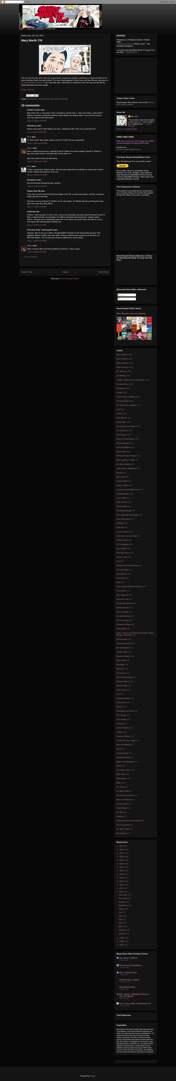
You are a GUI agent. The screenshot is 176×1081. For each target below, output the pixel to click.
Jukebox (120, 816)
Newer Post (26, 272)
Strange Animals (123, 757)
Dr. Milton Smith (123, 829)
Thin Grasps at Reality (126, 397)
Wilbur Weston (122, 363)
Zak (118, 409)
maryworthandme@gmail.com (129, 149)
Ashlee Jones (122, 540)
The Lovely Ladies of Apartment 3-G (135, 1003)
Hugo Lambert (122, 485)
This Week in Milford (128, 958)
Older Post (103, 272)
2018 (121, 864)
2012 (121, 885)
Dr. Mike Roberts (123, 464)
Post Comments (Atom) (70, 279)
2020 (121, 857)
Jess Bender (122, 574)
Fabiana (120, 732)
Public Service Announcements (129, 821)
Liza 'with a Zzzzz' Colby (126, 536)
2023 (121, 846)
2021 (121, 853)
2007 (121, 945)
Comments (124, 299)
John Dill (120, 527)
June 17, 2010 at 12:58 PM (37, 186)
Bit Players (121, 388)
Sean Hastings (122, 612)
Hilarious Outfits (123, 736)
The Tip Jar (121, 715)
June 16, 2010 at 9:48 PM (36, 121)
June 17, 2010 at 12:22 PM (37, 175)
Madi (119, 582)
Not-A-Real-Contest (125, 677)
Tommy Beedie (123, 401)
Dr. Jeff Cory (122, 371)
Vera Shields (122, 549)
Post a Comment (30, 257)
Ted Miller (120, 664)
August (122, 909)
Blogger (92, 1076)
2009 (121, 938)
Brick (29, 137)
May (121, 919)
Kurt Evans (121, 673)
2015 (121, 874)
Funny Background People (127, 515)
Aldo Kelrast (121, 774)
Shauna (120, 724)
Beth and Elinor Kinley (126, 460)
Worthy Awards (123, 608)
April (121, 923)
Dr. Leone (121, 787)
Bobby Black (122, 629)
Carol (119, 749)
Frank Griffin (122, 506)
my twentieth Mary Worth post (32, 83)
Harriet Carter (122, 804)
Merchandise (122, 833)
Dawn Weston (122, 359)
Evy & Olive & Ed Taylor (126, 426)
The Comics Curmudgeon (130, 965)
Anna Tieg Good (123, 825)
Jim (118, 561)
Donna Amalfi (122, 639)
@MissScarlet (131, 52)
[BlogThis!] (30, 95)
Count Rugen (122, 808)
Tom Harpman (122, 595)
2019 (121, 860)
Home (65, 272)
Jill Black (120, 523)
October (122, 902)
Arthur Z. (120, 669)
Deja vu (120, 783)
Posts (122, 295)
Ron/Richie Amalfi (124, 511)
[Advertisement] (136, 75)
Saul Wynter (122, 418)
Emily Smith (121, 702)
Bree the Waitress (124, 745)
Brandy (119, 473)
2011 (121, 888)
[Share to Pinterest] (37, 95)
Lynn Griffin (121, 498)
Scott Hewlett (122, 481)
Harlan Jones (122, 557)
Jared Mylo (121, 422)
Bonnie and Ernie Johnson (127, 565)
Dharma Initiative (123, 656)
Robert (29, 148)
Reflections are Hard (125, 711)
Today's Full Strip (27, 90)
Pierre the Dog (122, 620)
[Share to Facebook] (34, 95)
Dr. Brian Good (123, 791)
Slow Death (121, 660)
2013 (121, 881)
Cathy (119, 766)
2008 (121, 941)
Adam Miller (121, 452)
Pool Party (64, 99)
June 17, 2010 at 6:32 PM (36, 252)
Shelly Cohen (122, 652)
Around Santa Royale (125, 439)
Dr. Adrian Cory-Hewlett (126, 405)
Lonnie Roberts (123, 728)
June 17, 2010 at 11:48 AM (37, 161)
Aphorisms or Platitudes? (127, 468)
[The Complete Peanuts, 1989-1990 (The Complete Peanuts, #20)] (130, 329)
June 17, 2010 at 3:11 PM (36, 225)
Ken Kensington (123, 648)
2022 (121, 850)
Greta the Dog (122, 599)
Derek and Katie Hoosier (127, 456)
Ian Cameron (122, 430)
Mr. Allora (120, 812)
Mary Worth (55, 99)
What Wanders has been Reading (131, 313)
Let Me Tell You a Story (126, 740)
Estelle (119, 392)
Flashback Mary (123, 698)
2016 (121, 871)
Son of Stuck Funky (128, 972)
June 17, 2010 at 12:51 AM (37, 143)
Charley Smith (122, 753)
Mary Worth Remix (127, 987)
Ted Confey (121, 591)
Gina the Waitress (124, 447)
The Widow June (123, 770)
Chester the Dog (123, 624)
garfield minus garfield (129, 980)
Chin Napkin (122, 719)
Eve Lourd (121, 477)
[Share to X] (32, 95)
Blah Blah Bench (123, 553)
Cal (118, 694)
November (123, 898)
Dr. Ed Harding (123, 544)
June (121, 916)
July (121, 912)
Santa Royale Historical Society (129, 586)
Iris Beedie (121, 376)
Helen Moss (121, 690)
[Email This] (27, 95)
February (123, 930)
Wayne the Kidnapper (125, 762)
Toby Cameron (123, 367)
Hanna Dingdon (123, 443)
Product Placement (124, 603)
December (123, 895)
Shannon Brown (123, 681)
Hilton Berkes (122, 778)
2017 (121, 867)
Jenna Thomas (43, 99)
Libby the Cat (122, 502)
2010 (121, 892)
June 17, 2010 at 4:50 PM (36, 241)
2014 (121, 878)
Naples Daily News (125, 44)
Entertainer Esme (124, 643)
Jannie (119, 707)
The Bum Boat (122, 570)
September (123, 905)
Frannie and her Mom (125, 795)
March (121, 926)
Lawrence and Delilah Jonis (128, 489)
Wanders (135, 116)
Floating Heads (123, 494)
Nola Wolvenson (123, 519)
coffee (119, 413)
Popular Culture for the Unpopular (130, 380)
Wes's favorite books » (146, 343)
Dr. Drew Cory (32, 99)
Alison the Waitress (124, 800)
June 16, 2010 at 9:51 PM (36, 132)
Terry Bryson (122, 435)
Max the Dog (122, 686)
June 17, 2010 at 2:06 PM (36, 207)
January (122, 933)
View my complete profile (127, 129)
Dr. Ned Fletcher (123, 616)
